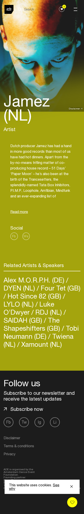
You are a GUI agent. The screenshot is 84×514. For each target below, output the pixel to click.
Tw (24, 422)
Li (54, 422)
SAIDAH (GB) (24, 320)
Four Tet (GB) (59, 288)
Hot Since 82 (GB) (34, 296)
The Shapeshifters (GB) (33, 324)
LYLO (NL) (19, 304)
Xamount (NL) (40, 344)
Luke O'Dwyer (29, 308)
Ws (26, 236)
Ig (39, 422)
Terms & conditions (19, 446)
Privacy (9, 454)
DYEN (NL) (20, 288)
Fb (14, 236)
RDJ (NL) (49, 312)
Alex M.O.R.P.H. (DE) (35, 280)
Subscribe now (26, 409)
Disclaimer (74, 108)
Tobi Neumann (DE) (41, 332)
